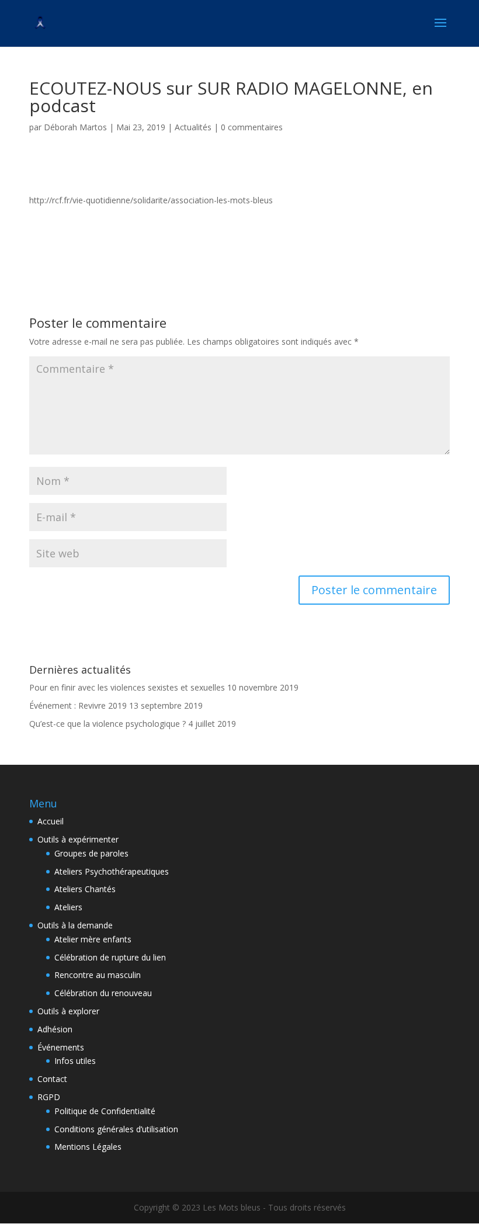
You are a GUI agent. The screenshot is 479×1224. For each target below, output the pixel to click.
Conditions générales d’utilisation (116, 1129)
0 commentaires (252, 127)
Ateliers (68, 907)
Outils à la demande (75, 925)
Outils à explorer (68, 1011)
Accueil (50, 821)
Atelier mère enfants (92, 939)
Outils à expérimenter (78, 839)
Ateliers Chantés (85, 888)
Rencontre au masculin (97, 974)
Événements (60, 1047)
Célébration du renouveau (103, 992)
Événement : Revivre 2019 (78, 705)
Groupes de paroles (91, 853)
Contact (52, 1078)
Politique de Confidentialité (104, 1110)
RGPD (48, 1096)
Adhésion (54, 1029)
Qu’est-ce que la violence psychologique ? (107, 723)
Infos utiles (75, 1060)
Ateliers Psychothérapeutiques (111, 871)
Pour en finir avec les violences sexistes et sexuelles (127, 687)
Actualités (193, 127)
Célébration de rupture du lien (110, 957)
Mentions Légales (88, 1146)
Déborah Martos (75, 127)
